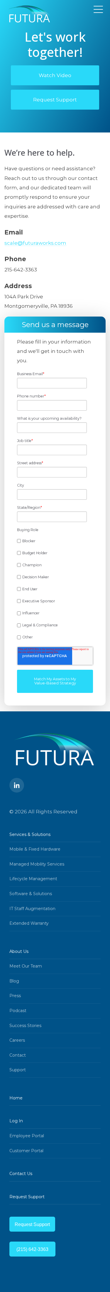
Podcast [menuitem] (17, 1010)
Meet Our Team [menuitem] (25, 966)
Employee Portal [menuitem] (26, 1135)
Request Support (55, 100)
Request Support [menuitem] (27, 1196)
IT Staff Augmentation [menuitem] (32, 908)
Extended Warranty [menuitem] (29, 923)
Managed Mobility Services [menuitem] (36, 864)
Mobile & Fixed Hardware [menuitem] (34, 849)
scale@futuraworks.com (35, 243)
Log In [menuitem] (16, 1120)
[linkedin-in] (16, 785)
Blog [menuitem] (14, 981)
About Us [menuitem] (18, 951)
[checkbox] (54, 589)
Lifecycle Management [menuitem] (33, 878)
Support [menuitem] (17, 1069)
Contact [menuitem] (17, 1055)
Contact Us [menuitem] (20, 1173)
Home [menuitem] (16, 1098)
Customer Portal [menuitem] (26, 1150)
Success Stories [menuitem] (25, 1025)
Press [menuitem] (15, 995)
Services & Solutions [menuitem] (29, 834)
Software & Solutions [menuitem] (30, 893)
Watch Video (55, 75)
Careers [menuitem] (17, 1040)
